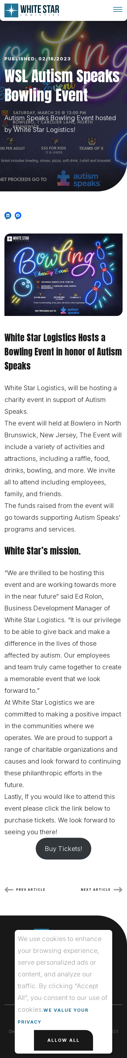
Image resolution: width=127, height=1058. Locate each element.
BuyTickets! (63, 848)
